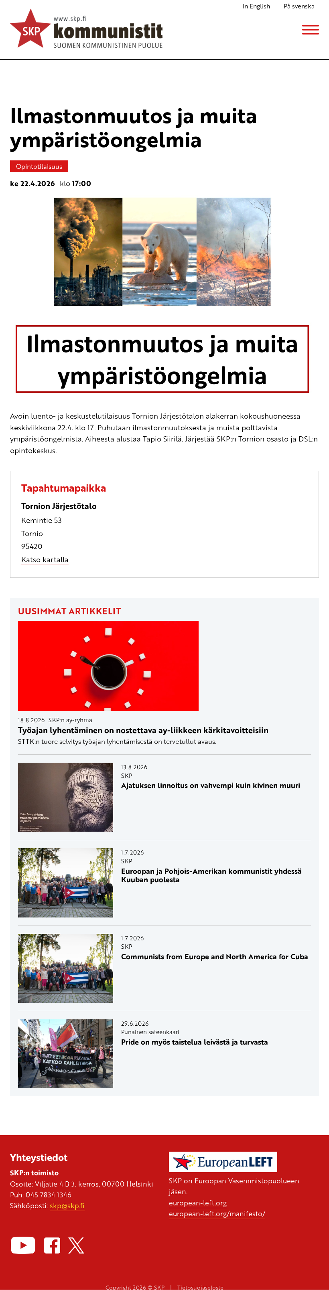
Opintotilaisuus (39, 166)
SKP (126, 776)
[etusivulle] (86, 29)
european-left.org (198, 1202)
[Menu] (310, 29)
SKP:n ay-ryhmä (70, 720)
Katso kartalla (45, 559)
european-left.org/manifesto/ (217, 1213)
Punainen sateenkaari (150, 1032)
